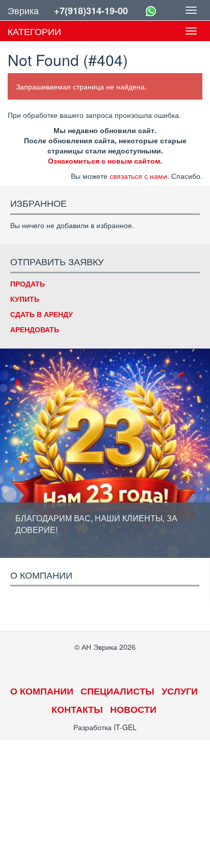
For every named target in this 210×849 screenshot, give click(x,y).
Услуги (180, 691)
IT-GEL (125, 727)
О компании (41, 691)
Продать (27, 283)
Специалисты (117, 691)
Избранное (38, 202)
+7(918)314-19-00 (91, 10)
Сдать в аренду (41, 314)
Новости (133, 709)
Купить (24, 299)
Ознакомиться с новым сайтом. (105, 160)
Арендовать (34, 329)
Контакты (77, 709)
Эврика (23, 10)
